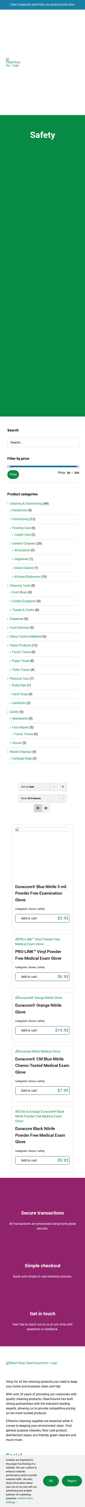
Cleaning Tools (20, 585)
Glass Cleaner (24, 568)
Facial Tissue (21, 652)
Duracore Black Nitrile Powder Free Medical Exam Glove (40, 1135)
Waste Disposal (20, 752)
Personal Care (19, 678)
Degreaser (21, 559)
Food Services (19, 628)
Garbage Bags (22, 758)
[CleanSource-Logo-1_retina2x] (13, 59)
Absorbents (20, 718)
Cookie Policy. (25, 1498)
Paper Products (20, 645)
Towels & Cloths (23, 610)
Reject (72, 1481)
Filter (13, 474)
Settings (11, 1502)
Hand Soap (20, 694)
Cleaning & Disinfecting (26, 503)
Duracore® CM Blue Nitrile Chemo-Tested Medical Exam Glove (42, 1066)
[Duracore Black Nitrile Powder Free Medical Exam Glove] (42, 1111)
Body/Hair (19, 685)
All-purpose (22, 550)
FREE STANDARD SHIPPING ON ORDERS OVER (42, 4)
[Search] (43, 62)
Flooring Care (21, 528)
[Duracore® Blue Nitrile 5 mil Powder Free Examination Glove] (42, 829)
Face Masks (20, 727)
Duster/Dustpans (24, 601)
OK (51, 1481)
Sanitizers (19, 703)
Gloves (32, 908)
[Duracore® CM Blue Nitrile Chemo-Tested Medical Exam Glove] (37, 1051)
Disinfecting (20, 519)
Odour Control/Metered (26, 636)
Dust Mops (19, 592)
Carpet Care (22, 534)
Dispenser (17, 619)
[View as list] (46, 808)
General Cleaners (24, 543)
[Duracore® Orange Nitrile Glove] (38, 998)
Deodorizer (19, 510)
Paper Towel (20, 661)
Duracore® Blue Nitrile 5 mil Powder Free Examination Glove (40, 893)
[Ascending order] (63, 787)
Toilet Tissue (21, 670)
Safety (41, 908)
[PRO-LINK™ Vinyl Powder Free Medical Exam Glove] (42, 939)
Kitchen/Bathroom (27, 577)
